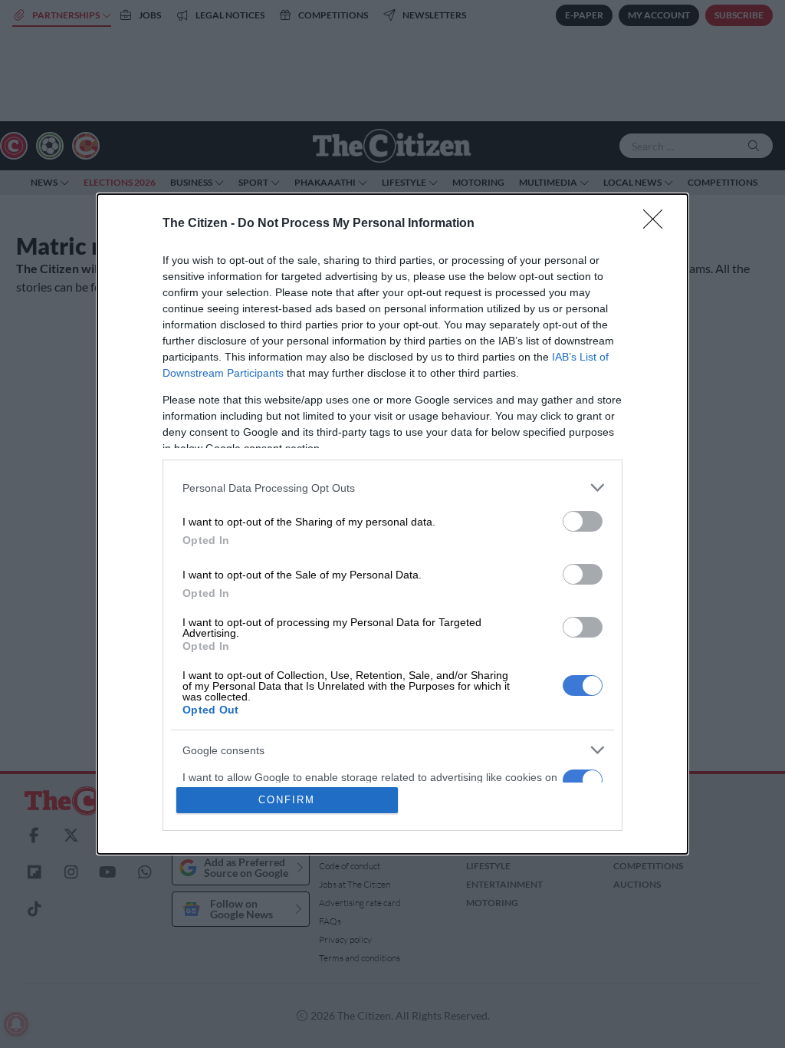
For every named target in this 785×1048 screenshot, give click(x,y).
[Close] (657, 224)
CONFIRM (286, 800)
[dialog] (392, 524)
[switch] (583, 521)
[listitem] (392, 488)
